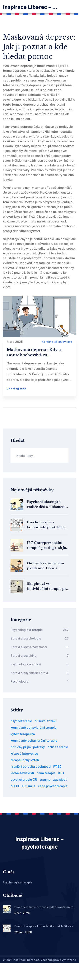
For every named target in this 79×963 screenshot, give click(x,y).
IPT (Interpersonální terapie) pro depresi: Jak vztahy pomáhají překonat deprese (47, 545)
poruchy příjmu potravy (28, 747)
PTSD (57, 766)
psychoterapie (21, 721)
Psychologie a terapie (39, 629)
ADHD (15, 786)
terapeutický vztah (25, 760)
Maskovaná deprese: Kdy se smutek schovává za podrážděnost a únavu (35, 352)
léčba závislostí (22, 773)
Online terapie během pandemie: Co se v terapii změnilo (45, 566)
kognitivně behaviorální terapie (34, 727)
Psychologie (39, 681)
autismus (28, 786)
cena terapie (46, 773)
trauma (45, 779)
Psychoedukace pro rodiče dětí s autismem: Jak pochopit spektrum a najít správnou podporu (47, 504)
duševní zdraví (45, 721)
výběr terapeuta (23, 734)
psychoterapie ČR (24, 779)
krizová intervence (24, 753)
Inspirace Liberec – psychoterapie (31, 6)
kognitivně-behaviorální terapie (34, 740)
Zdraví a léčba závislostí (39, 647)
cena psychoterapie (52, 786)
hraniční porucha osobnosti (31, 766)
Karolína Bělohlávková (57, 341)
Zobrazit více (16, 389)
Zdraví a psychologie (39, 638)
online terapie (58, 747)
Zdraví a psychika (39, 655)
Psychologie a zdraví (39, 664)
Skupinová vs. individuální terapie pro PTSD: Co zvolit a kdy (47, 586)
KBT (61, 773)
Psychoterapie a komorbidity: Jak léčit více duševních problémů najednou (45, 525)
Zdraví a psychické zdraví (39, 672)
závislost (60, 779)
